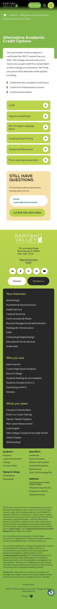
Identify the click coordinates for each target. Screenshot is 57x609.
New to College (14, 373)
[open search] (44, 5)
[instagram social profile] (36, 271)
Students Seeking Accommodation (24, 378)
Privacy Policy (28, 584)
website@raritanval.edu (15, 555)
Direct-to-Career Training (19, 414)
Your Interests (16, 294)
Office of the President (39, 462)
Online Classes (13, 437)
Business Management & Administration (26, 323)
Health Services (14, 309)
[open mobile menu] (51, 5)
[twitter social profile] (28, 271)
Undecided (12, 346)
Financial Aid (8, 479)
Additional (34, 478)
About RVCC (35, 451)
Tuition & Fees (9, 475)
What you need (16, 403)
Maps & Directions (28, 259)
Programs (7, 455)
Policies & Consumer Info (40, 488)
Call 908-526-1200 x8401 (27, 212)
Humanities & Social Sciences (21, 304)
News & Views (35, 469)
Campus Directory (37, 494)
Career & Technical (15, 314)
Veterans (10, 391)
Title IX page (15, 528)
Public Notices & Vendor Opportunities (39, 483)
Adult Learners (13, 364)
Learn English (12, 428)
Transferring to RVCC (16, 387)
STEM (9, 332)
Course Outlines (10, 465)
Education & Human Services (20, 341)
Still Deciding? (13, 442)
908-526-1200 (25, 253)
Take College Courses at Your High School (27, 432)
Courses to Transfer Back (18, 409)
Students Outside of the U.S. (20, 382)
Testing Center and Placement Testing (34, 15)
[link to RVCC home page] (28, 239)
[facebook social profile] (20, 271)
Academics (8, 451)
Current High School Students (21, 368)
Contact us (38, 281)
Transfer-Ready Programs (19, 419)
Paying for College (11, 472)
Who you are (15, 358)
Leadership (34, 455)
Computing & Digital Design (20, 337)
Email (28, 262)
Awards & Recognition (38, 465)
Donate (17, 281)
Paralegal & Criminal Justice (20, 327)
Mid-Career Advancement (19, 423)
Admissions (13, 15)
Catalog (6, 462)
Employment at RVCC (38, 491)
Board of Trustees (37, 459)
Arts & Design (13, 300)
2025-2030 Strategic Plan (40, 472)
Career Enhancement (12, 459)
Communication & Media (18, 318)
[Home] (5, 15)
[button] (51, 592)
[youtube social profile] (44, 271)
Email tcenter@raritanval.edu (25, 201)
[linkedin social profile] (12, 271)
